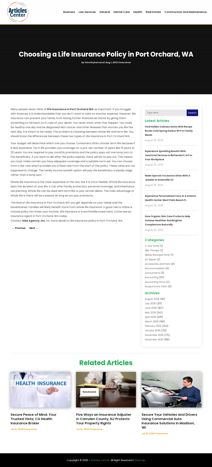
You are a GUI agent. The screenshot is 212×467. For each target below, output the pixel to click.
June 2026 (151, 308)
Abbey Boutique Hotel (157, 254)
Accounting (151, 277)
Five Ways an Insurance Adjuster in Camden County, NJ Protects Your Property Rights (103, 418)
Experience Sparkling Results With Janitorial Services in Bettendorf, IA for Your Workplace (168, 155)
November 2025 (154, 339)
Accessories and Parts (157, 264)
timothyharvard (94, 62)
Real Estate (153, 12)
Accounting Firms (155, 282)
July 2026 (150, 303)
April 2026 (150, 317)
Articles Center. (100, 460)
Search (192, 112)
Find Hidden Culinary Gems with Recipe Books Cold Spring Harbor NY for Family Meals (169, 131)
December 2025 (154, 335)
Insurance (125, 62)
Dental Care (122, 12)
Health (137, 12)
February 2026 (153, 326)
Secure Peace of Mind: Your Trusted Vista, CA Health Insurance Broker (33, 418)
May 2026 (150, 312)
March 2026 (152, 321)
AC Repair (150, 259)
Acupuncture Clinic (156, 286)
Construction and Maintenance (185, 12)
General (104, 12)
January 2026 (152, 330)
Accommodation (155, 268)
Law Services (87, 12)
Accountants (152, 273)
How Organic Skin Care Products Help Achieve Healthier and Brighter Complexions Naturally (167, 220)
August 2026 (152, 299)
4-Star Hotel (152, 246)
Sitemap (140, 460)
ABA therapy (152, 250)
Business (69, 12)
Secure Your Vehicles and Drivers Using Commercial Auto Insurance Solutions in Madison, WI (169, 421)
